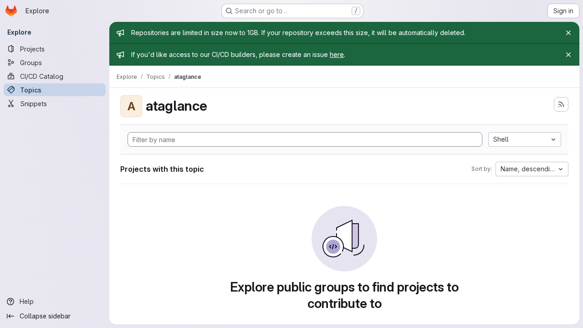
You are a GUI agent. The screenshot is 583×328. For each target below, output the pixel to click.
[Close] (568, 32)
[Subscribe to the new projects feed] (561, 104)
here (337, 54)
